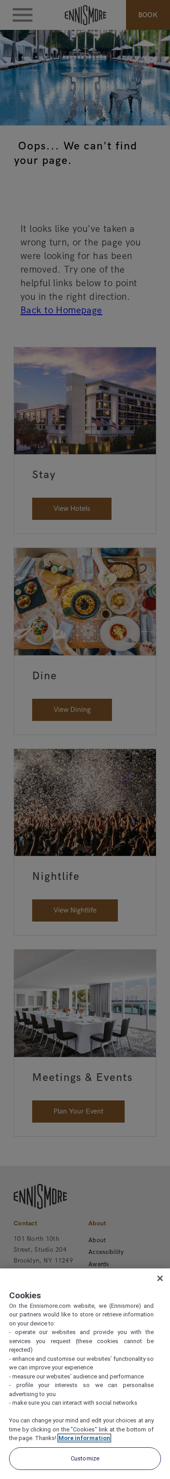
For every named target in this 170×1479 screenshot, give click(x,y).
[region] (85, 1373)
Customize (85, 1458)
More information (84, 1438)
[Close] (160, 1278)
